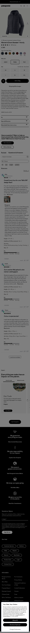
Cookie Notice (19, 614)
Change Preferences (15, 629)
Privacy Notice (6, 616)
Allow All (15, 620)
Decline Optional (15, 625)
